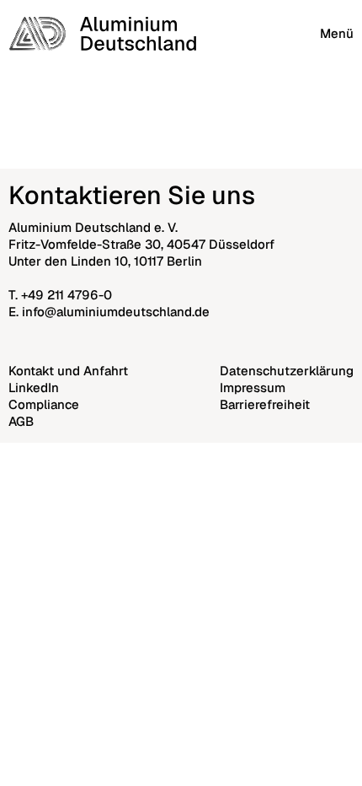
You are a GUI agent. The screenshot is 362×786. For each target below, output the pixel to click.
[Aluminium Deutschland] (102, 33)
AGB (21, 421)
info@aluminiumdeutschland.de (116, 312)
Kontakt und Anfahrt (68, 371)
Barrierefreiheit (265, 404)
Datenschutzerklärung (287, 371)
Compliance (43, 404)
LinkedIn (33, 388)
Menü (337, 33)
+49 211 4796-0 (66, 295)
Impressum (252, 388)
